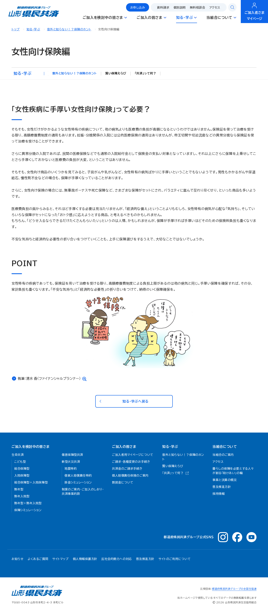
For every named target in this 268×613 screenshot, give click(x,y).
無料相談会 (197, 7)
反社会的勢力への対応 (116, 558)
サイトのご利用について (174, 558)
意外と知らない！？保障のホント (69, 29)
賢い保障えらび (115, 73)
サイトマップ (60, 558)
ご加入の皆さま (124, 446)
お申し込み (137, 7)
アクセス (214, 7)
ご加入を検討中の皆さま (31, 446)
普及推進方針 (145, 558)
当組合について (225, 446)
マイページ (254, 15)
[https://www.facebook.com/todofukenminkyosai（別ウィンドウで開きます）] (237, 537)
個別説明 (180, 7)
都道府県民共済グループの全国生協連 (234, 588)
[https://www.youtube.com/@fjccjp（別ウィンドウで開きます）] (251, 537)
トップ (16, 29)
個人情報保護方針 (85, 558)
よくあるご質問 (38, 558)
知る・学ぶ (33, 29)
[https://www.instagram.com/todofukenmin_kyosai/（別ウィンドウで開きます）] (223, 537)
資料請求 (163, 7)
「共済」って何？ (145, 73)
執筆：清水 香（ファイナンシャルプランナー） (49, 378)
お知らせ (17, 558)
